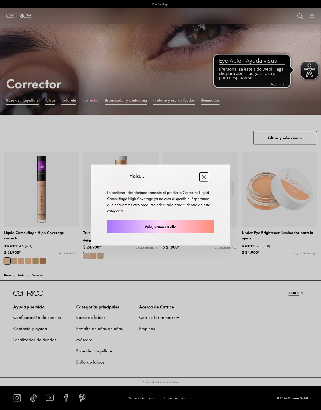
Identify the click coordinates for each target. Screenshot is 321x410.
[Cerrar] (203, 177)
